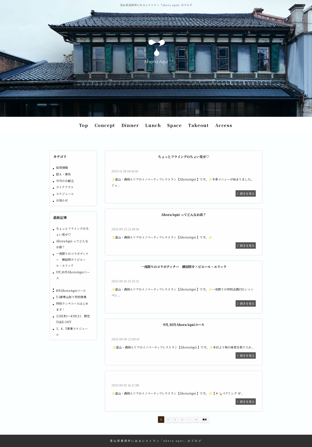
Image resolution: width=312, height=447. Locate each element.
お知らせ (62, 200)
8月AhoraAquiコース (71, 290)
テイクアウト (65, 187)
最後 (204, 419)
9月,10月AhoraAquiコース (73, 275)
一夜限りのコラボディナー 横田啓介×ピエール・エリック (72, 259)
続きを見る (247, 193)
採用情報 (62, 167)
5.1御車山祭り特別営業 (71, 297)
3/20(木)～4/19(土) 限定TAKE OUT (73, 319)
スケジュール (65, 194)
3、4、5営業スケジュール (72, 331)
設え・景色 (63, 174)
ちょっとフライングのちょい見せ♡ (72, 231)
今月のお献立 (65, 181)
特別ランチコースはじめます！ (72, 306)
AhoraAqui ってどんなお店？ (72, 244)
